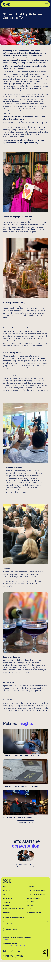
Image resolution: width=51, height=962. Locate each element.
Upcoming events (34, 912)
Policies (30, 906)
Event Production (36, 894)
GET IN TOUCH (23, 865)
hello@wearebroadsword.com (13, 939)
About (6, 886)
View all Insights (24, 822)
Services (7, 902)
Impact (6, 890)
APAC (28, 909)
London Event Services (34, 899)
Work (6, 894)
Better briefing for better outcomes (25, 804)
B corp (6, 906)
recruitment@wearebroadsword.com (15, 946)
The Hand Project (37, 224)
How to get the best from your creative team (25, 743)
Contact (31, 886)
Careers (6, 912)
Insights (7, 898)
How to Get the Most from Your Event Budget (25, 773)
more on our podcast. (34, 345)
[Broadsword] (6, 4)
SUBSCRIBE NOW (11, 929)
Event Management (36, 890)
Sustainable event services (13, 909)
